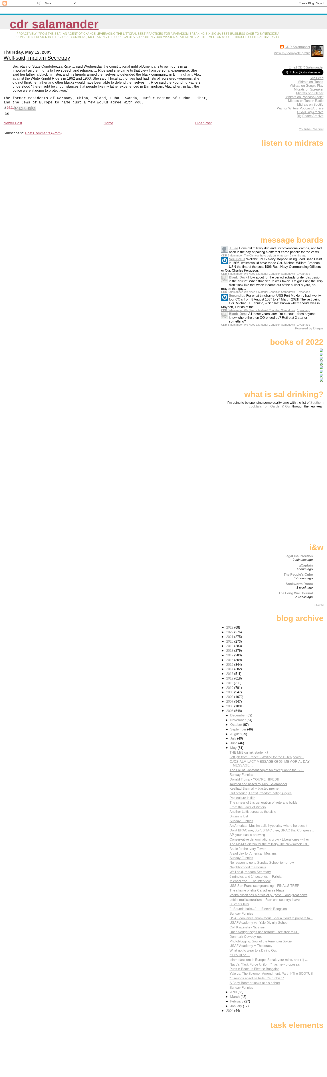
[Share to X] (25, 108)
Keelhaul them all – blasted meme (254, 788)
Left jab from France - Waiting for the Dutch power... (267, 757)
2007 (230, 701)
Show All (319, 605)
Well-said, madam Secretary (37, 58)
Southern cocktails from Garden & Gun (286, 404)
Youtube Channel (311, 129)
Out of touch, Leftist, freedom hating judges (261, 793)
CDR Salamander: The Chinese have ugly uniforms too (254, 255)
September (238, 729)
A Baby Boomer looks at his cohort (255, 983)
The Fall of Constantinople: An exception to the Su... (267, 770)
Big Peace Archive (310, 116)
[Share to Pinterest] (33, 108)
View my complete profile (292, 53)
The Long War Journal (296, 593)
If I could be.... (240, 955)
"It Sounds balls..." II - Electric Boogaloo (258, 909)
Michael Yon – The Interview (250, 881)
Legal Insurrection (299, 556)
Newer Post (13, 123)
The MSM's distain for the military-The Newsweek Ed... (269, 844)
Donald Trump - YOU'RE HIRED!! (254, 779)
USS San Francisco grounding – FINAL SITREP (264, 885)
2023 (230, 627)
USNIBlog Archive (310, 112)
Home (108, 123)
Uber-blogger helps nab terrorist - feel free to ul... (264, 932)
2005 (230, 711)
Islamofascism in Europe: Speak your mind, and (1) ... (269, 960)
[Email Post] (6, 113)
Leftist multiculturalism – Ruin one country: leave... (266, 900)
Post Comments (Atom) (43, 133)
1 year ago (303, 273)
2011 (230, 683)
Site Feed (316, 78)
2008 (230, 697)
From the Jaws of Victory (248, 807)
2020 (230, 641)
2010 (230, 688)
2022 (230, 632)
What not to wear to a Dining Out (253, 950)
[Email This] (16, 108)
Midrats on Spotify (310, 104)
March (235, 996)
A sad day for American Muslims (253, 853)
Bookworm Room (299, 584)
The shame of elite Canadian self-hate (257, 890)
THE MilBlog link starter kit (249, 752)
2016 (230, 660)
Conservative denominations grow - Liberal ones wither (269, 839)
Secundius (237, 259)
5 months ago (298, 255)
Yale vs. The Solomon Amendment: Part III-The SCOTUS (271, 973)
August (235, 734)
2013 (230, 674)
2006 (230, 706)
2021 (230, 637)
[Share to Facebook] (29, 108)
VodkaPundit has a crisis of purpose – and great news (268, 895)
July (233, 738)
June (234, 743)
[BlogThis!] (21, 108)
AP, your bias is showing (247, 835)
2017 (230, 655)
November (238, 720)
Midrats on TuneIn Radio (305, 101)
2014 (230, 669)
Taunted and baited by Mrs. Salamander (258, 784)
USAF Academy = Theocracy (251, 946)
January (236, 1006)
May (234, 748)
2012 (230, 678)
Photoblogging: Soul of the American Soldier (261, 941)
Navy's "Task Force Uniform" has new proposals (265, 964)
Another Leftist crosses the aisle (253, 811)
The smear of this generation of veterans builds (263, 802)
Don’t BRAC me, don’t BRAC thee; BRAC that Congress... (272, 830)
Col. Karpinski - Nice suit (247, 927)
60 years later (239, 904)
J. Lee (233, 248)
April (234, 992)
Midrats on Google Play (306, 85)
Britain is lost (239, 816)
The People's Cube (298, 574)
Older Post (203, 123)
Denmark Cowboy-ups (246, 936)
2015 (230, 664)
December (238, 715)
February (237, 1001)
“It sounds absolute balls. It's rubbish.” (257, 978)
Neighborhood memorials (248, 867)
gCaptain (306, 565)
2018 (230, 650)
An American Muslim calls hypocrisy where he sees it (268, 825)
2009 (230, 692)
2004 (230, 1010)
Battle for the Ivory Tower (248, 849)
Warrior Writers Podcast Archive (300, 108)
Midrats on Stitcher (309, 93)
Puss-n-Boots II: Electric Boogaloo (254, 969)
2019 (230, 646)
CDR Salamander (54, 24)
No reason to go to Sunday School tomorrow (262, 862)
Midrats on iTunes (310, 82)
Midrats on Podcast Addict (304, 97)
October (236, 724)
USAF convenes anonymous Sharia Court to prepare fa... (271, 918)
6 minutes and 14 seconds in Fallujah (256, 876)
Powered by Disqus (309, 328)
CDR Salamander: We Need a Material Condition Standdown (258, 273)
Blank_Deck (238, 277)
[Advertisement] (295, 443)
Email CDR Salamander (306, 67)
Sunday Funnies (241, 774)
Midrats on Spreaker (308, 89)
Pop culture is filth (242, 798)
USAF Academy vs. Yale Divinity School (259, 922)
